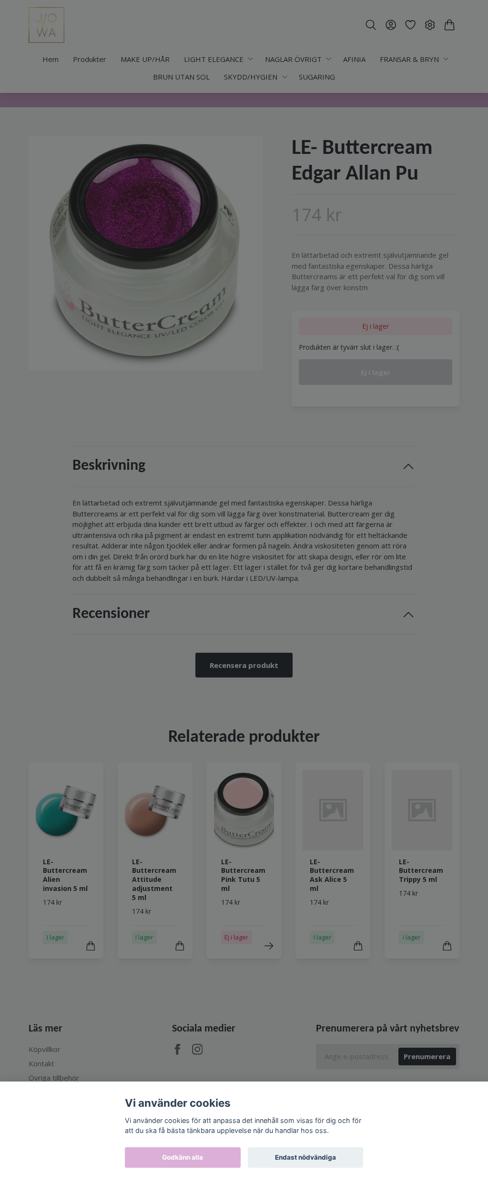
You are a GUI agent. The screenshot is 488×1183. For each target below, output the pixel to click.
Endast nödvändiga (305, 1157)
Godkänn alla (182, 1157)
